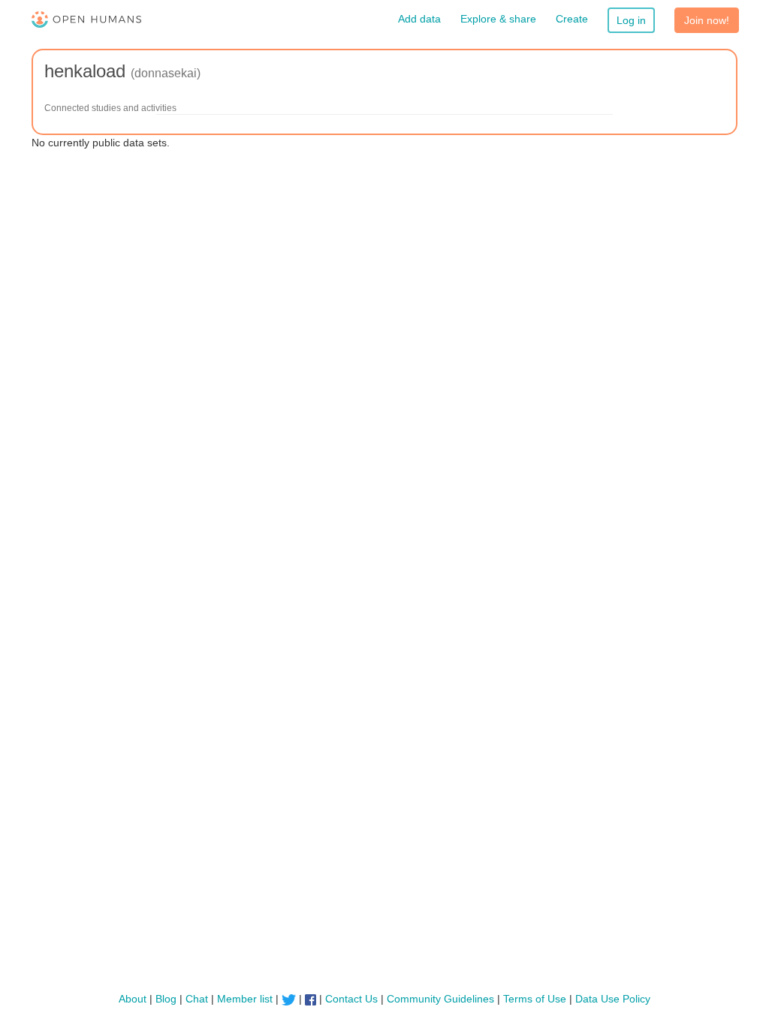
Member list (245, 999)
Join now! (706, 20)
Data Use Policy (612, 999)
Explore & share (498, 19)
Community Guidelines (440, 999)
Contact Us (351, 999)
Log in (631, 20)
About (132, 999)
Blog (165, 999)
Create (572, 19)
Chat (196, 999)
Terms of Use (534, 999)
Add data (419, 19)
